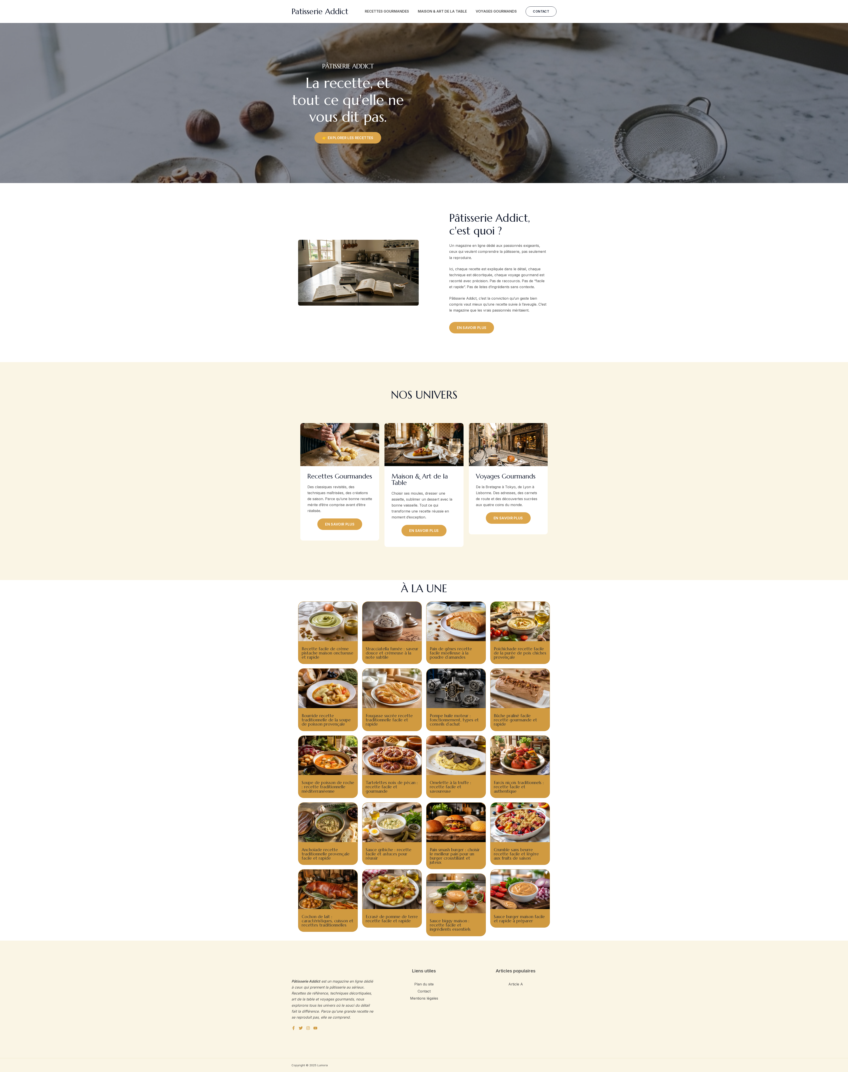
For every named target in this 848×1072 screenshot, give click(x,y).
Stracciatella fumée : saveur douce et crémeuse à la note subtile (392, 653)
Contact (424, 991)
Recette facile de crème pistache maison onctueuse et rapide (327, 653)
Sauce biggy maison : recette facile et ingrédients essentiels (450, 925)
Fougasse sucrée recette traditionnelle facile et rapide (389, 720)
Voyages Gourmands (496, 11)
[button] (541, 11)
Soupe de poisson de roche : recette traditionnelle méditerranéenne (328, 787)
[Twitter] (301, 1028)
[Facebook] (293, 1028)
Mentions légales (424, 998)
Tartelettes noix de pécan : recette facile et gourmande (392, 787)
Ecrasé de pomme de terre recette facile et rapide (392, 918)
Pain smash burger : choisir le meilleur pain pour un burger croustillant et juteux (455, 856)
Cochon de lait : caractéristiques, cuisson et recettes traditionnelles (327, 921)
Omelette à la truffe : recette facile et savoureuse (450, 787)
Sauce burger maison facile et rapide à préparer (519, 918)
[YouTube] (315, 1028)
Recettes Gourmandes (387, 11)
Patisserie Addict (320, 11)
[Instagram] (308, 1028)
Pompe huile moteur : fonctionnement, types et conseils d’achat (454, 720)
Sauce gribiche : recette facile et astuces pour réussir (388, 854)
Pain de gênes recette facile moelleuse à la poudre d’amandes (451, 653)
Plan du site (424, 984)
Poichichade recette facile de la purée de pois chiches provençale (520, 653)
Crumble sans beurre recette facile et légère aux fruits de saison (516, 854)
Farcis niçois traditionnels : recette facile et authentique (519, 787)
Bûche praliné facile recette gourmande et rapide (515, 720)
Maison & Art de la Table (442, 11)
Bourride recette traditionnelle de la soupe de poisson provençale (326, 720)
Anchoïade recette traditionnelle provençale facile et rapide (326, 854)
